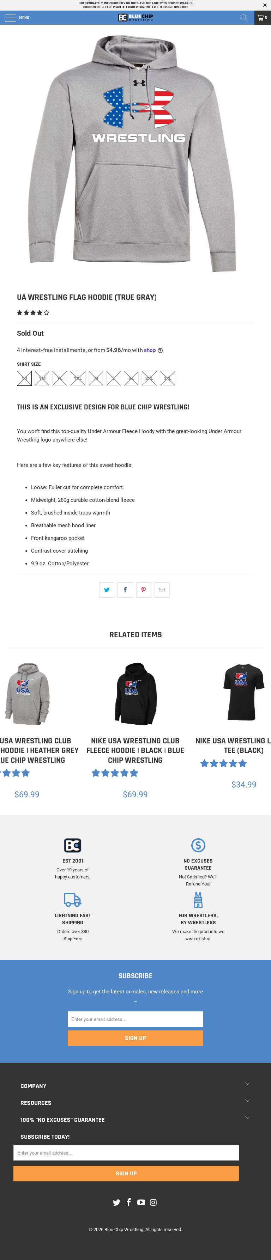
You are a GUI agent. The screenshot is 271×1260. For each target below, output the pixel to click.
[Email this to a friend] (162, 590)
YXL (78, 378)
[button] (33, 313)
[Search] (246, 17)
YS (24, 378)
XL (131, 378)
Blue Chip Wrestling (123, 1229)
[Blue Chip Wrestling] (135, 18)
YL (59, 378)
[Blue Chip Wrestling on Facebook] (129, 1202)
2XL (149, 378)
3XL (167, 378)
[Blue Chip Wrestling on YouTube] (141, 1202)
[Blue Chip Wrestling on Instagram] (153, 1202)
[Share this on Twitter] (106, 590)
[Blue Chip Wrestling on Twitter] (117, 1202)
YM (42, 378)
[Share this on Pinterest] (143, 590)
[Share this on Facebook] (125, 590)
